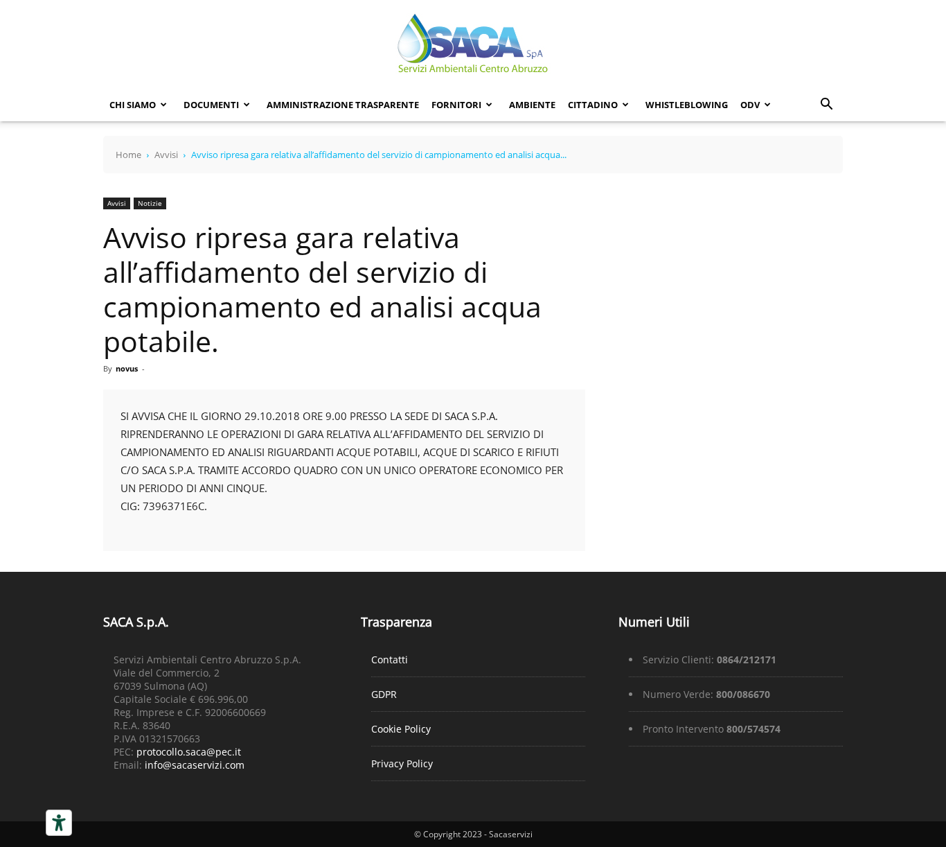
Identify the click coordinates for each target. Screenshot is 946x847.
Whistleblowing (686, 104)
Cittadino (593, 104)
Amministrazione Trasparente (343, 104)
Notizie (150, 203)
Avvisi (166, 154)
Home (128, 154)
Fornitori (456, 104)
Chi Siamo (132, 104)
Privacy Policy (402, 763)
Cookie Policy (401, 728)
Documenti (211, 104)
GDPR (384, 694)
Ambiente (532, 104)
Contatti (389, 659)
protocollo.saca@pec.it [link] (188, 751)
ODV (750, 104)
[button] (826, 105)
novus (127, 368)
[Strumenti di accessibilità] (59, 823)
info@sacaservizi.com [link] (194, 764)
